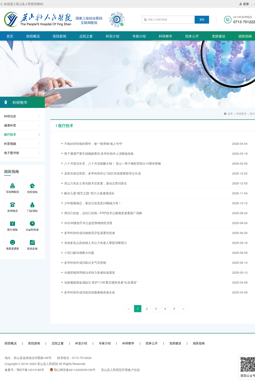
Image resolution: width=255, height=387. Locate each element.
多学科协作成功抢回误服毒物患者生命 (89, 292)
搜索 (202, 19)
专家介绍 (139, 35)
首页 (10, 35)
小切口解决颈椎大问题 (79, 252)
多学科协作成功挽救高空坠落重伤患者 (89, 233)
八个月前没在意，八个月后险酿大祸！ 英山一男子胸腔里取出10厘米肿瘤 (112, 163)
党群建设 (218, 35)
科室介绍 (112, 35)
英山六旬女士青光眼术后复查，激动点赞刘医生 (95, 183)
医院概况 (33, 35)
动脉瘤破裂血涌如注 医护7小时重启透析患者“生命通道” (100, 282)
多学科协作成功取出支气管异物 (85, 262)
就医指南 (199, 343)
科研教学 (165, 35)
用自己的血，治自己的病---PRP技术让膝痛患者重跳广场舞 (103, 213)
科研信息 (10, 116)
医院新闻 (59, 35)
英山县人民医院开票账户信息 (120, 370)
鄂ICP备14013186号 (30, 370)
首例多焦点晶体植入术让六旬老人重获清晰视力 (95, 243)
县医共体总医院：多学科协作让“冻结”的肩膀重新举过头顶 (102, 173)
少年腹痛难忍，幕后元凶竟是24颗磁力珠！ (92, 203)
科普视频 (10, 143)
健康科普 (10, 125)
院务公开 (192, 35)
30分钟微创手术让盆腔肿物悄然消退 (88, 223)
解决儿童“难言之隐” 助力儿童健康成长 (89, 193)
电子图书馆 (11, 153)
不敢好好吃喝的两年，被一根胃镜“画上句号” (93, 143)
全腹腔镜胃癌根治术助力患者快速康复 (89, 272)
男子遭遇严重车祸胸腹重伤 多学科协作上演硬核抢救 (99, 153)
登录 (246, 4)
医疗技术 (10, 134)
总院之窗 (86, 35)
